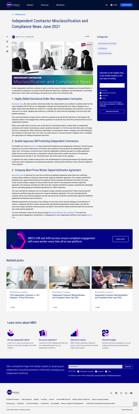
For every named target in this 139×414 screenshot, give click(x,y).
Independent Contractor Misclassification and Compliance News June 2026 (111, 296)
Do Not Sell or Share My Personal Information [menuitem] (100, 403)
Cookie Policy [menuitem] (45, 403)
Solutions (30, 5)
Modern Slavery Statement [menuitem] (81, 399)
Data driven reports (78, 340)
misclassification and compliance (63, 213)
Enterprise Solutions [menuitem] (12, 399)
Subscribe (128, 366)
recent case (19, 104)
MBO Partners (22, 37)
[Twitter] (111, 393)
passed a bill (33, 146)
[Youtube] (131, 393)
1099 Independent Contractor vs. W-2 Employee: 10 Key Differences (24, 296)
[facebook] (116, 393)
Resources (45, 5)
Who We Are (60, 5)
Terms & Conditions (109, 104)
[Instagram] (121, 393)
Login (115, 5)
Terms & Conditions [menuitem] (32, 403)
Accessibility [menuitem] (55, 403)
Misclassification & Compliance (107, 43)
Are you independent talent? (18, 340)
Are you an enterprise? (48, 340)
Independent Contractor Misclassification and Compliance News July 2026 (68, 296)
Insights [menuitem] (36, 399)
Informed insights (109, 340)
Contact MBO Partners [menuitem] (63, 399)
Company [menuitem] (44, 399)
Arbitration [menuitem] (20, 403)
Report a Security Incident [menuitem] (100, 399)
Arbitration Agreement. (114, 375)
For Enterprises (102, 48)
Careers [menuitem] (51, 399)
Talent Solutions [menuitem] (26, 399)
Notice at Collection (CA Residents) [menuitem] (72, 403)
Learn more (120, 239)
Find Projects (126, 5)
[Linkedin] (126, 393)
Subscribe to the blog (112, 111)
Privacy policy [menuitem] (10, 403)
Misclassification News (105, 53)
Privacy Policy (90, 375)
